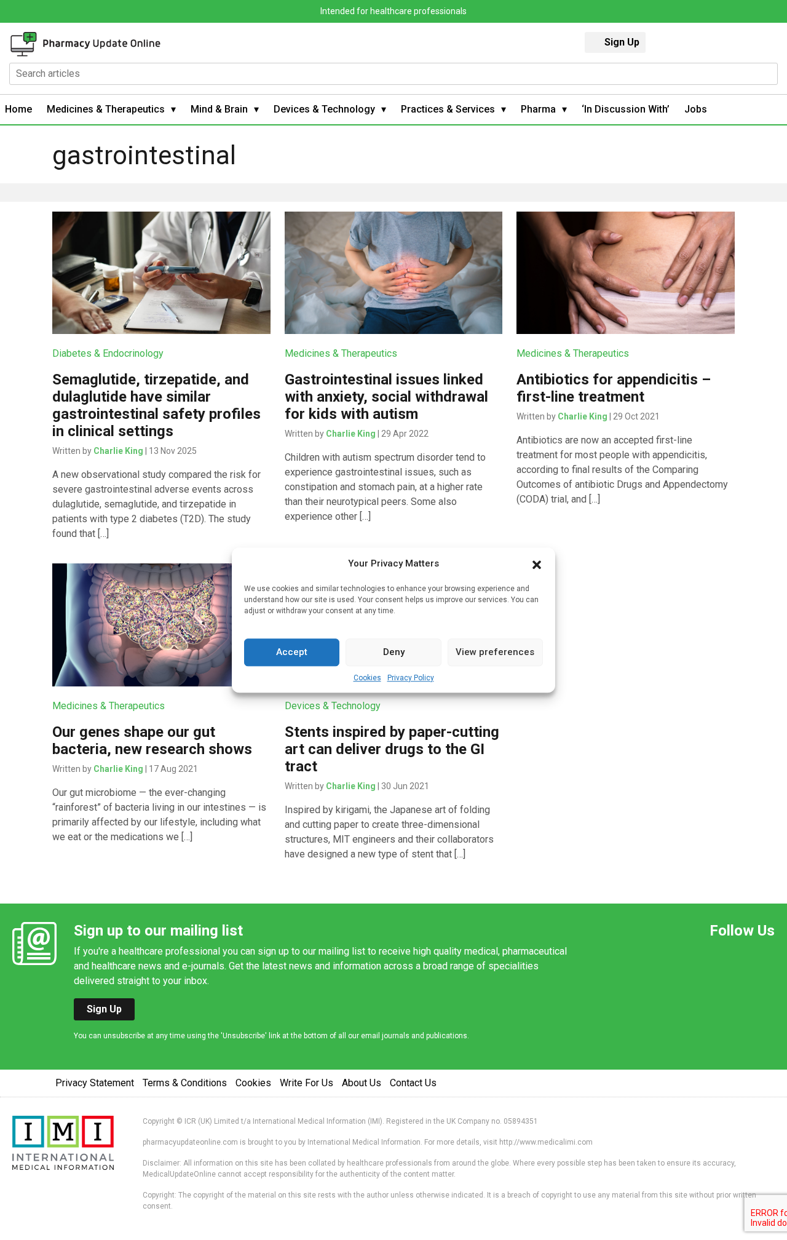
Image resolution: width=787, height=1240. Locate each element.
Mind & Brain (219, 109)
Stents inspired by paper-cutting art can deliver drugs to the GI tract (392, 749)
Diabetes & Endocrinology (108, 353)
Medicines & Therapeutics (106, 109)
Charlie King (118, 451)
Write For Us (306, 1083)
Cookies (367, 678)
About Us (361, 1083)
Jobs (695, 109)
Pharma (538, 109)
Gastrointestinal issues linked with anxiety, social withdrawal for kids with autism (386, 397)
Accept (291, 652)
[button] (537, 564)
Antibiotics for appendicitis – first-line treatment (613, 388)
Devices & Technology (324, 109)
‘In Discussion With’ (626, 109)
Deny (394, 652)
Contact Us (413, 1083)
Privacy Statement (94, 1083)
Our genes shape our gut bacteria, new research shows (152, 740)
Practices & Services (448, 109)
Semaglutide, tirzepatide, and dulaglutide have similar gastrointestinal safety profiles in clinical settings (156, 405)
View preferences (495, 652)
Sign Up (621, 42)
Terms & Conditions (185, 1083)
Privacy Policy (410, 678)
